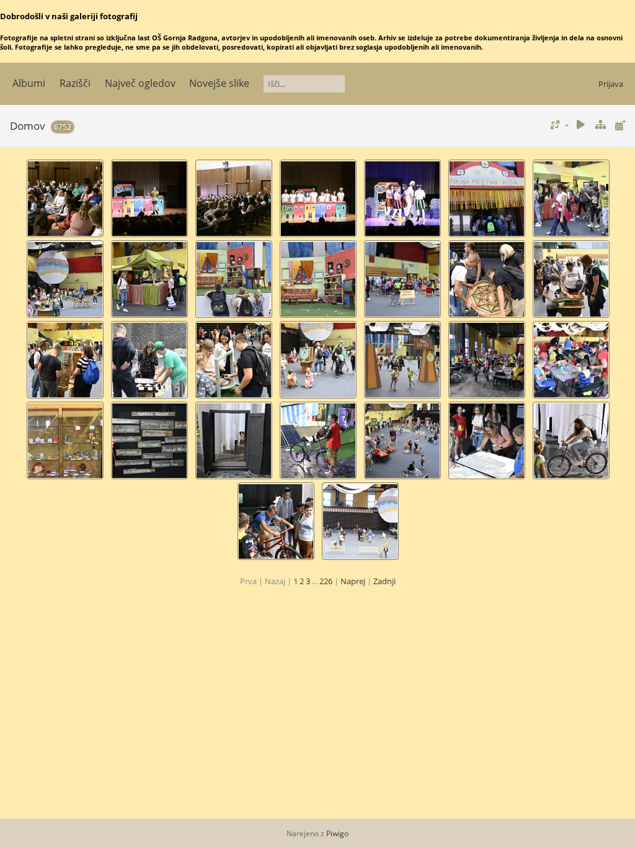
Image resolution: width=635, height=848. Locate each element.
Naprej (352, 581)
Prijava (610, 83)
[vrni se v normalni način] (600, 125)
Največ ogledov (140, 83)
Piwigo (337, 833)
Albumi (28, 83)
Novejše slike (219, 83)
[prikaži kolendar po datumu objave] (620, 125)
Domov (27, 126)
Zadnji (384, 581)
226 (325, 581)
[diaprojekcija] (581, 125)
